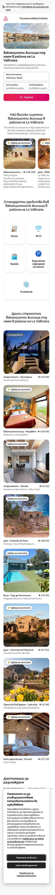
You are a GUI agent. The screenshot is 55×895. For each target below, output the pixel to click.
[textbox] (15, 88)
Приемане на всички (26, 857)
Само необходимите (26, 865)
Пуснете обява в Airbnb (34, 18)
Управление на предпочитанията (26, 874)
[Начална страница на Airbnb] (6, 18)
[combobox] (26, 78)
